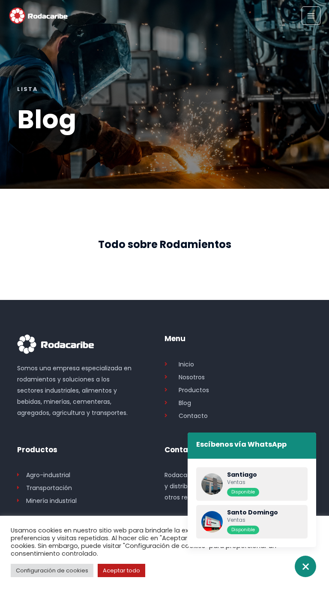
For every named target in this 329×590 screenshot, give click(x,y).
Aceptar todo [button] (121, 570)
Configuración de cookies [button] (52, 570)
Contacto (182, 450)
